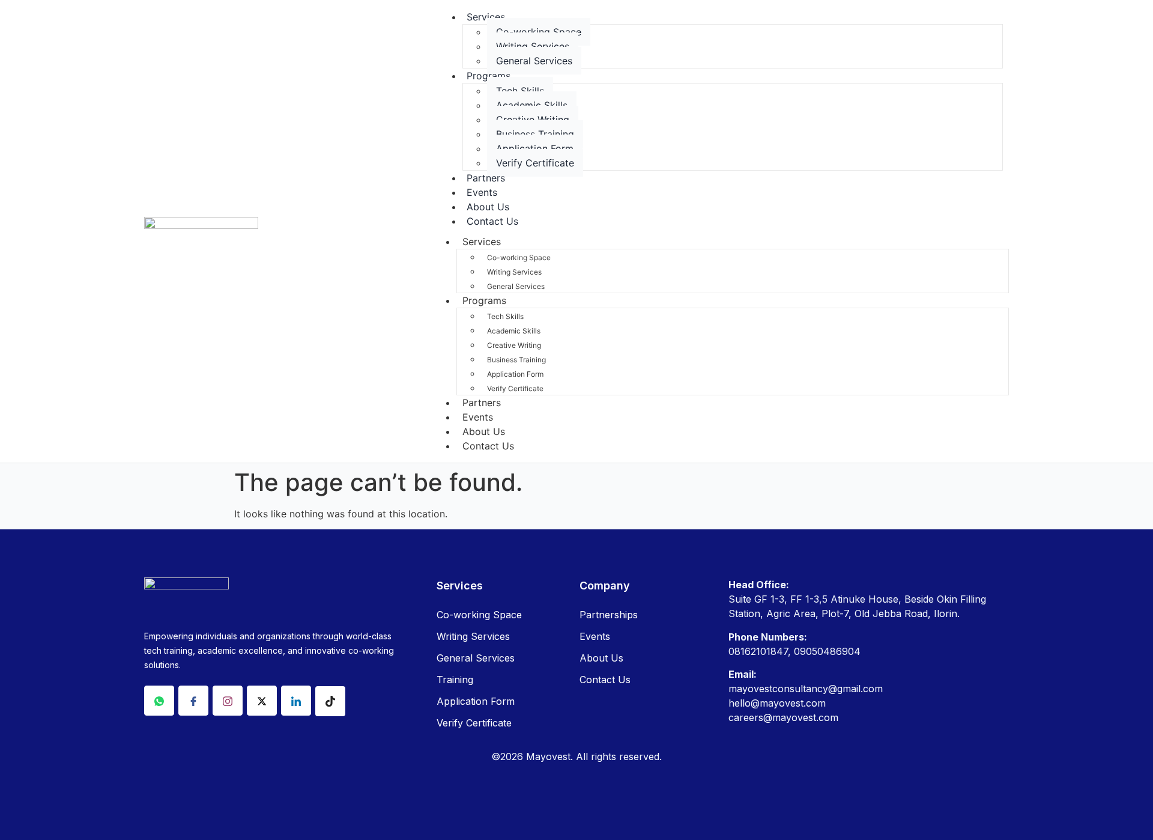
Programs (488, 76)
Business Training (535, 134)
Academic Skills (531, 105)
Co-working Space (538, 32)
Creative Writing (532, 120)
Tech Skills (520, 91)
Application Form (534, 148)
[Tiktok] (330, 701)
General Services (534, 61)
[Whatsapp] (159, 701)
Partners (481, 403)
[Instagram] (228, 701)
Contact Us (492, 221)
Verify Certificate (535, 163)
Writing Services (532, 46)
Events (477, 417)
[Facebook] (193, 701)
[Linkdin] (296, 701)
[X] (262, 701)
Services (486, 17)
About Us (483, 431)
